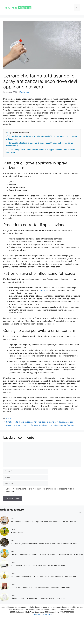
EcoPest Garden (17, 532)
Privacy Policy (46, 614)
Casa (8, 418)
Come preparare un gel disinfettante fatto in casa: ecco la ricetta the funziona (40, 425)
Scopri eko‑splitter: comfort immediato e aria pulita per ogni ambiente (38, 565)
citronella (43, 290)
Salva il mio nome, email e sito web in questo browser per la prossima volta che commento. (41, 490)
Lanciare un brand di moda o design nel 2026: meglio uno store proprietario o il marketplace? (47, 554)
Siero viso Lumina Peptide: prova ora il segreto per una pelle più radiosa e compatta (43, 576)
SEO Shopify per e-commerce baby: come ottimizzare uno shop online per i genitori (43, 521)
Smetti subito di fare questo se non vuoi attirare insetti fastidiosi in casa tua (39, 422)
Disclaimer (36, 614)
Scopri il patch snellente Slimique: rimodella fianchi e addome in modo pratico (41, 587)
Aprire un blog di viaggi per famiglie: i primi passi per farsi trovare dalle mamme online (44, 543)
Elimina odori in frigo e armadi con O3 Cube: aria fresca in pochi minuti (38, 598)
